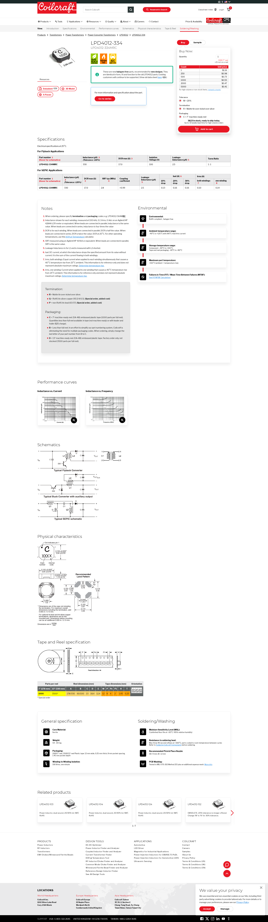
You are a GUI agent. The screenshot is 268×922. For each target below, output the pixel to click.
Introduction (52, 28)
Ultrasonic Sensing (143, 861)
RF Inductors (43, 848)
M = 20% (187, 100)
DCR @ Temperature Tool (97, 858)
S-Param (47, 94)
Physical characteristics (149, 28)
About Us (186, 855)
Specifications (69, 28)
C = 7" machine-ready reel (194, 117)
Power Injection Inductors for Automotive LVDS (156, 858)
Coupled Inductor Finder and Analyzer (103, 852)
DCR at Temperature (75, 237)
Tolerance (183, 97)
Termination (184, 105)
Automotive (139, 845)
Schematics (128, 28)
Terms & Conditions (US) (193, 861)
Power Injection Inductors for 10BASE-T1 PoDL (156, 855)
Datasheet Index (205, 10)
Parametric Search (158, 10)
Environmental (87, 28)
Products (41, 35)
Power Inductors (45, 845)
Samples (186, 852)
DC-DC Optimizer (93, 845)
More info (208, 764)
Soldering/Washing (189, 28)
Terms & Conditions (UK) (193, 864)
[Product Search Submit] (131, 10)
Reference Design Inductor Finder (102, 871)
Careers (186, 848)
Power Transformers (75, 35)
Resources (44, 79)
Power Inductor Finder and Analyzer (102, 848)
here (160, 77)
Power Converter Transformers (102, 35)
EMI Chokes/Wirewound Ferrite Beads (55, 855)
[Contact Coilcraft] (227, 864)
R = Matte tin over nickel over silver (199, 109)
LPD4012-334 (138, 35)
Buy (183, 42)
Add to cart (207, 129)
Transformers (56, 35)
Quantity (183, 56)
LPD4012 (123, 35)
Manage (225, 909)
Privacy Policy (188, 858)
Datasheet (48, 89)
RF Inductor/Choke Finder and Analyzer (104, 861)
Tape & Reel (170, 28)
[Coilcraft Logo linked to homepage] (56, 8)
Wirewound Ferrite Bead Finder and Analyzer (107, 868)
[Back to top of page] (227, 873)
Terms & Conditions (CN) (194, 868)
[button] (231, 813)
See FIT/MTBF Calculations (160, 277)
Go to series (105, 99)
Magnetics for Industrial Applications (151, 852)
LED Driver (139, 848)
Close (261, 887)
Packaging (183, 113)
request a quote (214, 90)
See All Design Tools (95, 874)
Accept (207, 909)
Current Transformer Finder (99, 855)
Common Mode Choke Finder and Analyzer (106, 864)
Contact (186, 845)
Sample (197, 42)
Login (221, 10)
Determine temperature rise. (91, 265)
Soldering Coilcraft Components (168, 745)
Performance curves (109, 28)
